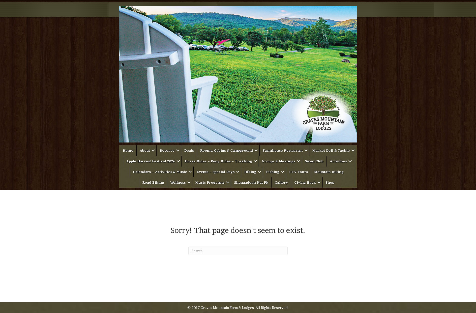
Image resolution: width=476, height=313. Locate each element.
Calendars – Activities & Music (160, 172)
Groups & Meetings (278, 161)
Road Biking (153, 182)
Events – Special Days (216, 172)
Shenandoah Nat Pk (251, 182)
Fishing (272, 172)
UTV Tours (298, 172)
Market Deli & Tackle (331, 150)
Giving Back (305, 182)
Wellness (178, 182)
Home (128, 150)
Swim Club (314, 161)
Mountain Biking (329, 172)
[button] (153, 150)
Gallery (281, 182)
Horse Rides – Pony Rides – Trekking (218, 161)
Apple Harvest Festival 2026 (150, 161)
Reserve (167, 150)
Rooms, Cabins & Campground (226, 150)
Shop (330, 182)
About (145, 150)
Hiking (250, 172)
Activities (338, 161)
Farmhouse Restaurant (283, 150)
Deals (189, 150)
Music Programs (209, 182)
